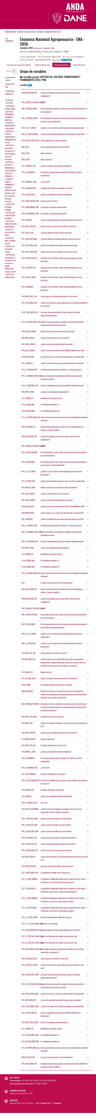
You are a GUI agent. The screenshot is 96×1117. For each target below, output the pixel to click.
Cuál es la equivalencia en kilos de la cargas (56, 917)
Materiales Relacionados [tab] (42, 65)
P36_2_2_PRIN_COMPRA (30, 134)
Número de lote (46, 672)
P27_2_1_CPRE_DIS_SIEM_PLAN (32, 936)
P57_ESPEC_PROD (28, 547)
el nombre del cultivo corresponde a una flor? (57, 188)
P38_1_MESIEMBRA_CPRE (30, 207)
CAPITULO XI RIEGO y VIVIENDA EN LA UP (10, 241)
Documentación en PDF (43, 60)
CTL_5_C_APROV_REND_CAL (31, 417)
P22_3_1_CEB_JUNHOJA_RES (31, 780)
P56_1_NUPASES (27, 519)
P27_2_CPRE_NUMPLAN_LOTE (32, 930)
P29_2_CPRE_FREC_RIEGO (30, 974)
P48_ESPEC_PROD (28, 392)
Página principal (10, 32)
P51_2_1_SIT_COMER (28, 471)
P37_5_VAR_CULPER (28, 194)
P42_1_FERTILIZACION (29, 258)
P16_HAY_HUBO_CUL (28, 659)
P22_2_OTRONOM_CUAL (30, 767)
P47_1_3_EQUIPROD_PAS (30, 385)
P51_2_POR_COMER (28, 462)
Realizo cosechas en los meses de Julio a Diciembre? (59, 487)
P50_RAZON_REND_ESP (29, 436)
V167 (23, 582)
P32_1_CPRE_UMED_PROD (30, 1006)
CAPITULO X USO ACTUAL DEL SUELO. (10, 232)
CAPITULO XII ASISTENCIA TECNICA (9, 249)
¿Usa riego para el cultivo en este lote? (55, 958)
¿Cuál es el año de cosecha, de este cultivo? (56, 850)
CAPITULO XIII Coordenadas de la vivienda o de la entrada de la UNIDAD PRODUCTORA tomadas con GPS (10, 263)
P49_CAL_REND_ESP (28, 426)
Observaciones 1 (46, 153)
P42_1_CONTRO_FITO (29, 267)
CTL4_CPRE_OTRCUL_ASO (30, 140)
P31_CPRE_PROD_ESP (29, 1000)
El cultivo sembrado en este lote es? (53, 745)
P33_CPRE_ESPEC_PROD (30, 1022)
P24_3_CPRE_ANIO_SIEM (30, 831)
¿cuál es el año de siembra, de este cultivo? (56, 831)
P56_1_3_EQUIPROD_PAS (30, 541)
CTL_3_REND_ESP (27, 1028)
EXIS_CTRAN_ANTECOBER (30, 704)
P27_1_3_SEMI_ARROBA (29, 898)
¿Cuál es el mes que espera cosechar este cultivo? (58, 837)
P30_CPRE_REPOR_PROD (30, 993)
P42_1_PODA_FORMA (29, 277)
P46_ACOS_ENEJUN (28, 350)
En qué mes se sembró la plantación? (54, 207)
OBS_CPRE (25, 147)
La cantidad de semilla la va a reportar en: (55, 872)
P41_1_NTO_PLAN (27, 232)
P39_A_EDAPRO (27, 220)
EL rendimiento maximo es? (50, 411)
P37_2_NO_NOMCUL (28, 172)
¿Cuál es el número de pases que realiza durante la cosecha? (62, 363)
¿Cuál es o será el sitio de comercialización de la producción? (62, 128)
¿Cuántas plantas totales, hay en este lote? (56, 232)
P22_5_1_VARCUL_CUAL (29, 802)
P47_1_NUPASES (27, 363)
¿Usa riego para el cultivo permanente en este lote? (59, 296)
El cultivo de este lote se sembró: (52, 716)
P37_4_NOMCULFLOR (29, 188)
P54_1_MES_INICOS (28, 493)
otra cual (44, 802)
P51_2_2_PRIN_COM (28, 481)
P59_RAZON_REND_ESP (29, 598)
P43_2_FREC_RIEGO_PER (30, 312)
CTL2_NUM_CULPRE (28, 739)
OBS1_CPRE (25, 153)
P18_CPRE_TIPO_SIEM (29, 716)
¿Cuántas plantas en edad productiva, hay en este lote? (60, 239)
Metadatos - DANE (49, 48)
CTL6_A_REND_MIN (28, 560)
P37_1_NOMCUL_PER (28, 166)
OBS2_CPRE (26, 159)
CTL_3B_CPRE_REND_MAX (30, 1041)
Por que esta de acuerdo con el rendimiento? (57, 582)
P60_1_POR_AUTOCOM (29, 614)
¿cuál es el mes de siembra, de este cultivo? (56, 818)
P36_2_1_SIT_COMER (29, 128)
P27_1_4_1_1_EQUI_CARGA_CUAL (32, 923)
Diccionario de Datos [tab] (61, 65)
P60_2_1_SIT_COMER (29, 633)
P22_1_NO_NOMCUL (28, 758)
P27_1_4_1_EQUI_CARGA (30, 917)
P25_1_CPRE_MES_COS (29, 837)
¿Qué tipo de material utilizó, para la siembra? (57, 866)
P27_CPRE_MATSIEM (29, 866)
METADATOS (40, 32)
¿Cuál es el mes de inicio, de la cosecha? (55, 337)
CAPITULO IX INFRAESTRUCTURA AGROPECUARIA (11, 224)
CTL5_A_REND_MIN (28, 404)
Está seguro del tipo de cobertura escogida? (56, 684)
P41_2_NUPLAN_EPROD (29, 239)
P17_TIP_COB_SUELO (29, 678)
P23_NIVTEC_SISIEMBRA (30, 809)
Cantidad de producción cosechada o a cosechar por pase (61, 369)
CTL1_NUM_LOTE (27, 672)
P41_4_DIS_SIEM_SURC (30, 251)
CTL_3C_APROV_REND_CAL (31, 1047)
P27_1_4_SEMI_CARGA (29, 907)
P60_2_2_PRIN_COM (28, 643)
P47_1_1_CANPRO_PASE (29, 369)
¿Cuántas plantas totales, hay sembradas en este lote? (60, 930)
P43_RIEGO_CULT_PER (29, 296)
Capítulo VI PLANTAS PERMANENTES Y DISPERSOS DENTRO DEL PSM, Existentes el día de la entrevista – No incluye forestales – (10, 190)
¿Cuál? (43, 102)
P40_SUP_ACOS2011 (29, 226)
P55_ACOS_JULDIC (28, 506)
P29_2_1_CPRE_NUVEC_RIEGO (31, 984)
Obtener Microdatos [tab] (79, 65)
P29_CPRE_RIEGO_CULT (30, 958)
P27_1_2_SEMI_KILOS (29, 888)
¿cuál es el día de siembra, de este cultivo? (56, 825)
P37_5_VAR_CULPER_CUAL (30, 201)
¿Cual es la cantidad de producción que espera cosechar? (61, 1000)
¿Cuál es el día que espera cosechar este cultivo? (58, 844)
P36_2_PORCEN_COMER (30, 118)
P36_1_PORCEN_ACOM (29, 108)
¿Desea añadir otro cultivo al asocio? (54, 140)
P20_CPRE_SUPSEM (28, 732)
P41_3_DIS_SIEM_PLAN (29, 245)
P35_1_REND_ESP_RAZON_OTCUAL (33, 102)
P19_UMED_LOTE (27, 723)
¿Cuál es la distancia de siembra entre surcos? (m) (58, 251)
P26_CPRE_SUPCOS (28, 856)
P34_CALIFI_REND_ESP (29, 1063)
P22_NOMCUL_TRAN (28, 751)
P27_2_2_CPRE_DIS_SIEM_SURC (32, 942)
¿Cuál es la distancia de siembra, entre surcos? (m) (59, 942)
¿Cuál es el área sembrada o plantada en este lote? (59, 732)
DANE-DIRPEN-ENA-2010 (53, 32)
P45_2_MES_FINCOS (28, 344)
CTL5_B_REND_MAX (28, 411)
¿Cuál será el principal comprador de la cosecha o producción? (63, 134)
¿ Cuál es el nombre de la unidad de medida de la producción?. (62, 1006)
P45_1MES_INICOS (28, 337)
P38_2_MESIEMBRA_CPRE (30, 213)
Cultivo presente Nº (48, 739)
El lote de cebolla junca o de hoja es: (53, 774)
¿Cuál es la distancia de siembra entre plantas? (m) (59, 245)
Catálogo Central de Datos (26, 32)
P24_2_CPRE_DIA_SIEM (29, 825)
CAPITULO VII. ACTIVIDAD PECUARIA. (10, 207)
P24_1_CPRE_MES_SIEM (30, 818)
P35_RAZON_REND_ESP (29, 92)
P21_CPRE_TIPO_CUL (29, 745)
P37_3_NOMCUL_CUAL (29, 181)
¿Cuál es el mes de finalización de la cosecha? (57, 344)
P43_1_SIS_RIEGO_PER (29, 302)
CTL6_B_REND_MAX (28, 566)
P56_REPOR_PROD (28, 513)
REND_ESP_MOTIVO (28, 1057)
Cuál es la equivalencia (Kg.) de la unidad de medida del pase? (62, 385)
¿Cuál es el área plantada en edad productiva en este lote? (62, 220)
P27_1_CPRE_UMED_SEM (30, 872)
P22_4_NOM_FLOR (28, 790)
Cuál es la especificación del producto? (54, 1022)
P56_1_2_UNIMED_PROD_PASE (32, 532)
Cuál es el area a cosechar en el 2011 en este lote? (58, 226)
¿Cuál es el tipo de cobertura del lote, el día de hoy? (59, 678)
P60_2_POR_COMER (28, 624)
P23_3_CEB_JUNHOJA (29, 774)
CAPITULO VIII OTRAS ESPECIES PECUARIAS (10, 215)
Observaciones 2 (46, 159)
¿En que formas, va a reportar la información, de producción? (62, 356)
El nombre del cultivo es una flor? (52, 790)
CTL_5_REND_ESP (27, 398)
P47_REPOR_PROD (28, 356)
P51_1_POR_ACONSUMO (30, 452)
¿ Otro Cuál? (45, 181)
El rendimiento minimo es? (50, 404)
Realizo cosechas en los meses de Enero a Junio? (58, 331)
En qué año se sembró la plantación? (53, 213)
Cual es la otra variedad (49, 201)
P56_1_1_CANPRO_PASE (29, 525)
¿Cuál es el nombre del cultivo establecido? (56, 166)
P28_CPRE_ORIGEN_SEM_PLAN (32, 949)
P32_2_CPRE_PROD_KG (29, 1012)
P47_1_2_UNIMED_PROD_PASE (32, 376)
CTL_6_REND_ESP (27, 554)
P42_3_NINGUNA (27, 286)
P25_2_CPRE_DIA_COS (29, 844)
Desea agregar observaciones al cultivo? (55, 147)
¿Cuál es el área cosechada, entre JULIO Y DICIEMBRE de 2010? (63, 506)
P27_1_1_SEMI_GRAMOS (30, 879)
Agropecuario (38, 48)
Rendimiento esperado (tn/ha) (51, 398)
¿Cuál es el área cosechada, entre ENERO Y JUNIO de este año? (63, 350)
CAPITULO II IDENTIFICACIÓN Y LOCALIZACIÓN (10, 126)
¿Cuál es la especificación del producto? (55, 392)
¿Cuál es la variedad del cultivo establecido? (56, 194)
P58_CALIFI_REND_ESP (29, 589)
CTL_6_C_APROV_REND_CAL (31, 573)
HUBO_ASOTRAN (27, 691)
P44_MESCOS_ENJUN (29, 331)
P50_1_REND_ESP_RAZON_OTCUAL (33, 446)
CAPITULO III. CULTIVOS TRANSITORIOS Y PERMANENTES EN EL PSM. (10, 137)
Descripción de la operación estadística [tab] (19, 65)
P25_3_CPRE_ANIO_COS (30, 850)
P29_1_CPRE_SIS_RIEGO (30, 965)
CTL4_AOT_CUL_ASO (29, 653)
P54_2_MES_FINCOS (28, 500)
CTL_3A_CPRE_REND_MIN (30, 1035)
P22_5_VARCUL (27, 796)
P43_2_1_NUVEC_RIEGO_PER (31, 322)
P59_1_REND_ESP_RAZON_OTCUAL (33, 608)
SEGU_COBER (26, 684)
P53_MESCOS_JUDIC (29, 487)
